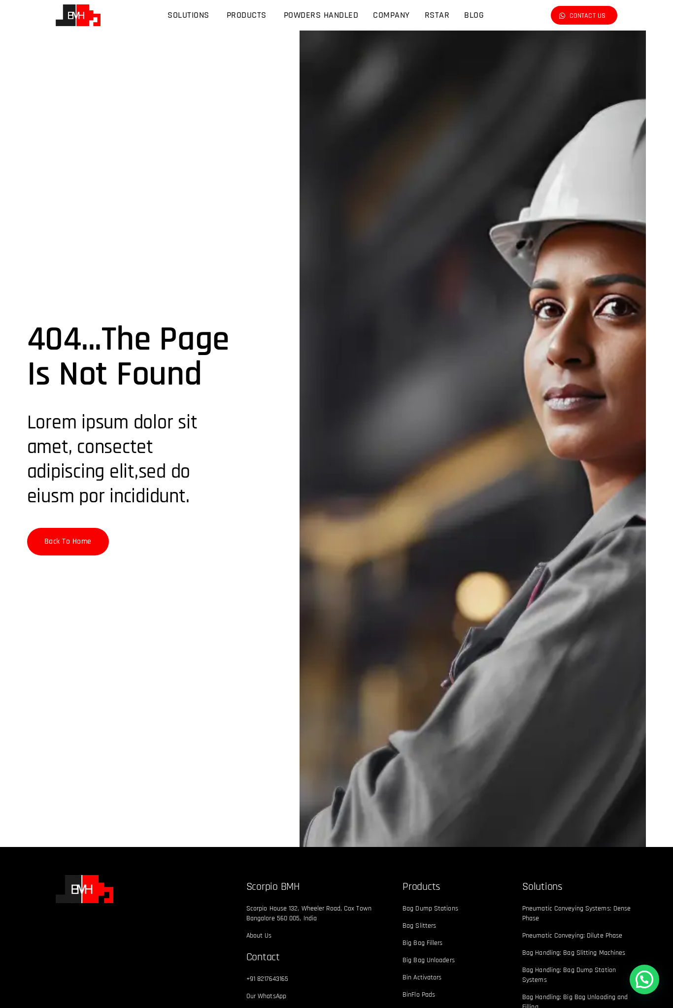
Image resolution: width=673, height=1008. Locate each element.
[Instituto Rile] (84, 889)
